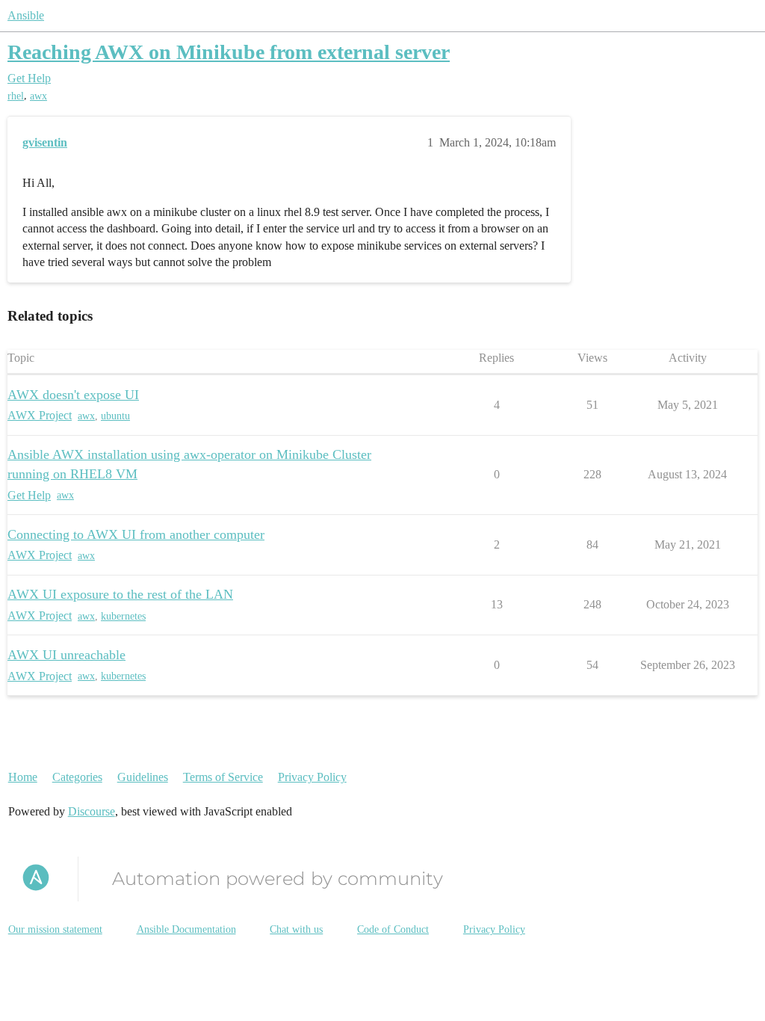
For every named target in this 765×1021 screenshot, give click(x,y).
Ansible (25, 15)
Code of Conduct (393, 929)
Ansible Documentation (186, 929)
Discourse (91, 811)
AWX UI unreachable (66, 654)
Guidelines (142, 777)
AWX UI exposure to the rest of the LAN (120, 594)
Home (22, 777)
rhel (15, 96)
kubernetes (123, 616)
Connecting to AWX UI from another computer (135, 534)
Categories (77, 777)
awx (38, 96)
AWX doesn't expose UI (73, 394)
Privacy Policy (312, 777)
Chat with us (296, 929)
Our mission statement (55, 929)
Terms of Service (223, 777)
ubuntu (115, 416)
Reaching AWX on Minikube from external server (228, 52)
